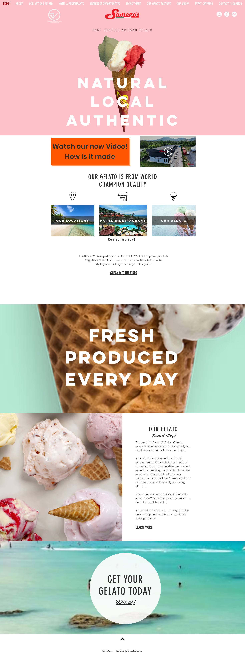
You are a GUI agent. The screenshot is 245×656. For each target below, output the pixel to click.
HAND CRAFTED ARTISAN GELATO (122, 30)
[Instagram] (219, 14)
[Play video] (168, 151)
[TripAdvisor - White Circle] (234, 14)
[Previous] (19, 85)
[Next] (226, 85)
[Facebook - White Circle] (227, 14)
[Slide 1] (122, 126)
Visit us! (125, 602)
